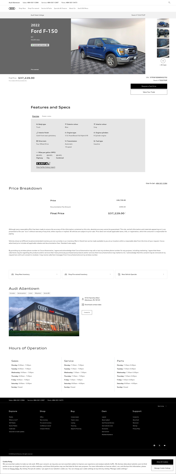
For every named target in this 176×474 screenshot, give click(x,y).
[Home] (12, 8)
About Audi (136, 420)
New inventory (44, 420)
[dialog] (88, 465)
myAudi (104, 417)
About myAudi (106, 420)
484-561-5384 (32, 2)
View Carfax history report (45, 167)
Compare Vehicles (45, 428)
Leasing (73, 423)
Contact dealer (75, 417)
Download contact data (93, 305)
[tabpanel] (88, 145)
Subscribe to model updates (16, 431)
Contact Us (136, 417)
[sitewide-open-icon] (169, 2)
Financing (73, 425)
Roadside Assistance (107, 434)
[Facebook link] (154, 445)
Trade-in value (75, 420)
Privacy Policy (136, 428)
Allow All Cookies (162, 462)
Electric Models (13, 425)
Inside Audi (12, 428)
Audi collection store (107, 425)
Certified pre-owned (45, 425)
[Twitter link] (159, 445)
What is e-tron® (13, 420)
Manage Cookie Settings (162, 468)
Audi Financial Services (108, 423)
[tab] (36, 116)
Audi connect (105, 431)
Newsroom (136, 423)
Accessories (105, 428)
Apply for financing (76, 428)
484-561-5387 (53, 2)
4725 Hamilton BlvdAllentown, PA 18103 (92, 299)
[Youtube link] (164, 445)
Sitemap (135, 425)
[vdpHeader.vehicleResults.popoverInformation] (47, 45)
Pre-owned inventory (45, 423)
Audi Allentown (14, 2)
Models (11, 417)
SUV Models (12, 423)
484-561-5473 (71, 2)
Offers (41, 417)
